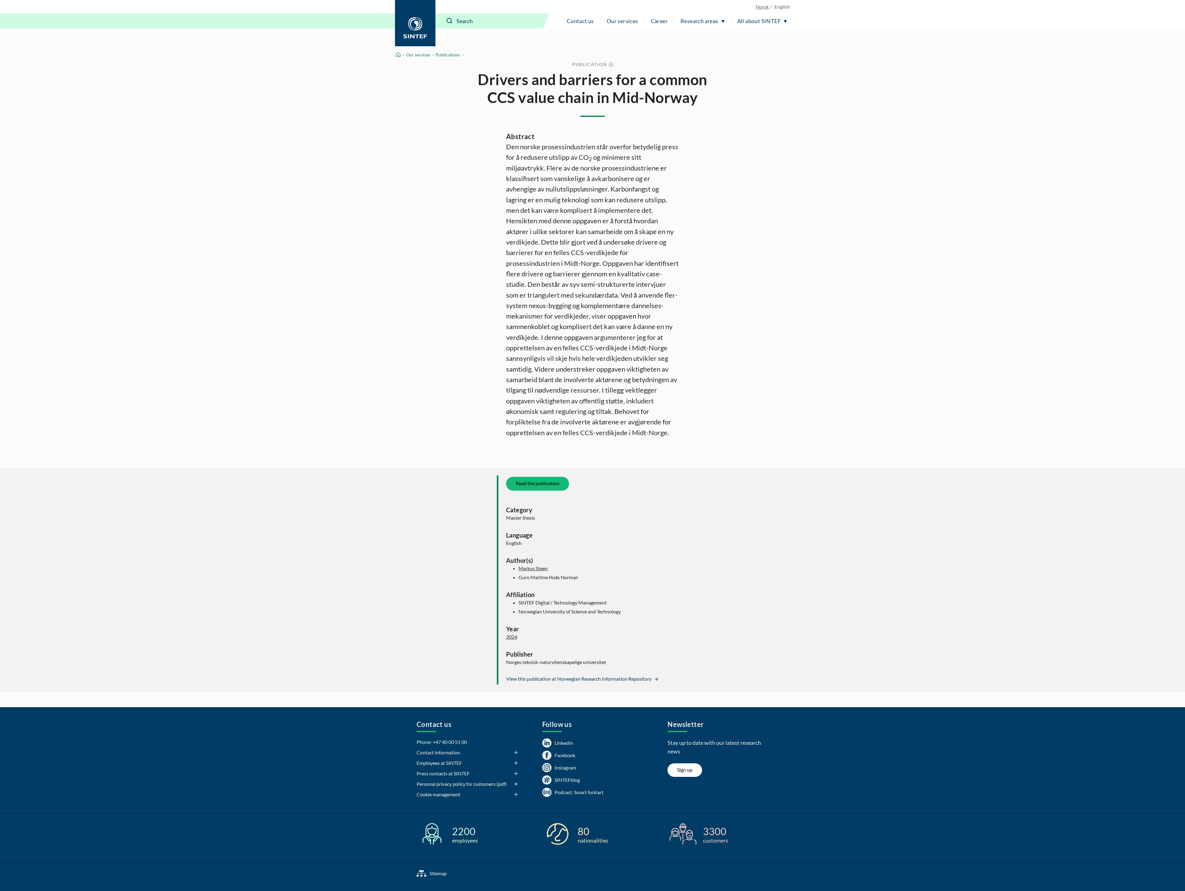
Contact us (580, 21)
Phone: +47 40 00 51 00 (442, 742)
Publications (448, 54)
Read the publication (537, 483)
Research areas (699, 21)
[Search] (450, 21)
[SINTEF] (415, 23)
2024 (511, 637)
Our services (622, 21)
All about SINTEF (759, 21)
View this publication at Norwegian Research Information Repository (579, 679)
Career (659, 21)
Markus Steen (533, 568)
